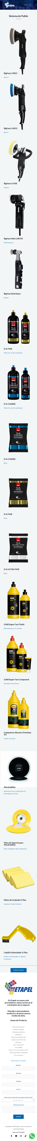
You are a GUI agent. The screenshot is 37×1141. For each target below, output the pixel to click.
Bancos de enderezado (18, 1037)
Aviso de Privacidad (18, 1132)
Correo (18, 1089)
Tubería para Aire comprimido (18, 1052)
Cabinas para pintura (18, 1032)
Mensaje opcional (18, 1105)
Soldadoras (18, 1034)
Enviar (18, 1116)
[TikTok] (26, 1136)
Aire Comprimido (18, 1045)
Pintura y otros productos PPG (18, 1050)
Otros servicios (18, 1055)
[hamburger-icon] (25, 4)
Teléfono (18, 1081)
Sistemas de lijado (18, 1029)
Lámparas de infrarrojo (18, 1040)
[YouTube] (16, 1136)
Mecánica (18, 1042)
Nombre (18, 1065)
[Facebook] (11, 1136)
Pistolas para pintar (18, 1027)
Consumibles (18, 1047)
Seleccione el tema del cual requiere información (18, 1097)
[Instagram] (21, 1136)
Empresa (18, 1073)
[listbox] (18, 1100)
